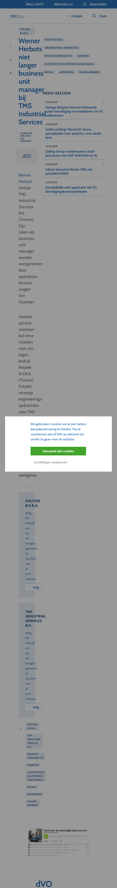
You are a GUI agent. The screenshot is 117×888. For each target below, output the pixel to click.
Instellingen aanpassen (50, 462)
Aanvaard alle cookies (58, 451)
